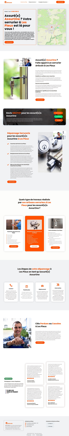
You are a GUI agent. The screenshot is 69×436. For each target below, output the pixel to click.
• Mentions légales (39, 434)
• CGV (33, 434)
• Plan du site (29, 434)
